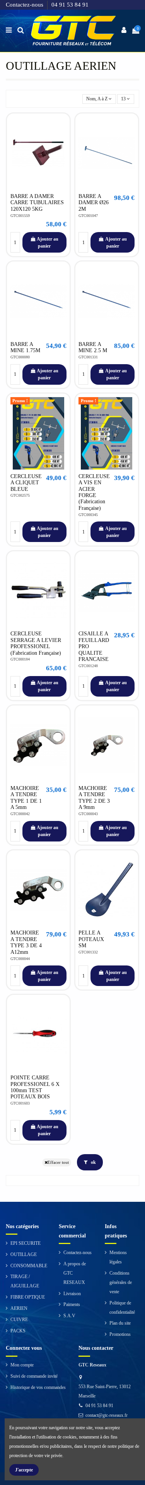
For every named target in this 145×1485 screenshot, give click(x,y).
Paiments (71, 1304)
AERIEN (18, 1308)
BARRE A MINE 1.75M (25, 347)
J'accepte (24, 1470)
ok (93, 1162)
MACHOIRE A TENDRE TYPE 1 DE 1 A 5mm (26, 797)
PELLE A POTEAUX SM (91, 939)
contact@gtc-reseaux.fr (106, 1415)
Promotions (120, 1334)
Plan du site (120, 1323)
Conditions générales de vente (120, 1282)
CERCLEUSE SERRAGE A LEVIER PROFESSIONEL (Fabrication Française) (35, 643)
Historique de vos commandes (38, 1387)
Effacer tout (58, 1162)
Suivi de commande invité (34, 1376)
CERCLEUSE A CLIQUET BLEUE (26, 482)
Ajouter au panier (47, 242)
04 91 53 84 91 (70, 4)
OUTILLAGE (23, 1254)
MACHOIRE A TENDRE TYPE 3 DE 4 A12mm (26, 942)
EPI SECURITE (25, 1243)
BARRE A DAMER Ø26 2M (93, 202)
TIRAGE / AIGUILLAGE (24, 1281)
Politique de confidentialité (122, 1307)
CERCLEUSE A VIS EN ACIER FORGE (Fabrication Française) (94, 492)
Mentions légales (118, 1257)
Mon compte (22, 1365)
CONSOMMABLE (28, 1265)
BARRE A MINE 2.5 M (92, 347)
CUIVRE (19, 1319)
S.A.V (69, 1315)
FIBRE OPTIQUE (27, 1297)
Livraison (72, 1293)
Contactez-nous (25, 4)
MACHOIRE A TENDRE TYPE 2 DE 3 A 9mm (94, 797)
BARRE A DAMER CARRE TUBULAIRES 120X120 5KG (37, 202)
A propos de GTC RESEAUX (74, 1273)
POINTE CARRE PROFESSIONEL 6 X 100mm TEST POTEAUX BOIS (35, 1087)
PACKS (18, 1331)
